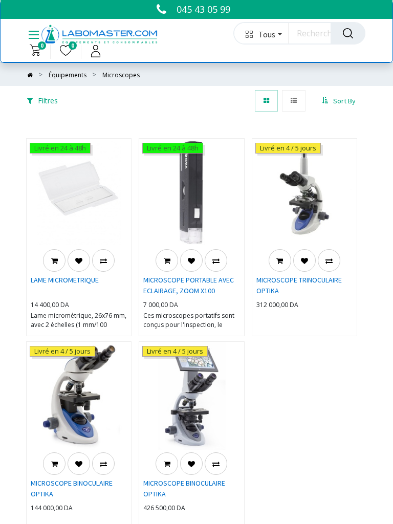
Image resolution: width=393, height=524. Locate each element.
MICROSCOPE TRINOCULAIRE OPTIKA (299, 285)
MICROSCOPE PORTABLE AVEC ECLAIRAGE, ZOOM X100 (188, 285)
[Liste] (293, 101)
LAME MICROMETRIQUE (65, 280)
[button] (261, 33)
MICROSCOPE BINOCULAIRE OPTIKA (72, 488)
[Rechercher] (348, 33)
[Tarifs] (266, 101)
